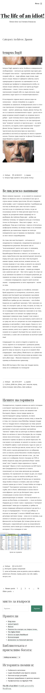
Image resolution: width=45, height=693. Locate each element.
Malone (10, 627)
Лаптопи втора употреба (17, 675)
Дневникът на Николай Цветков (20, 640)
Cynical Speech (13, 624)
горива (19, 574)
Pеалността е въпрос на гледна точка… (23, 629)
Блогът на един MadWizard (18, 635)
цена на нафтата (33, 571)
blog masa (11, 621)
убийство (14, 384)
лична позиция (8, 387)
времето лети (19, 178)
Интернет (8, 569)
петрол (5, 576)
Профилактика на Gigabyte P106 (20, 681)
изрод (35, 384)
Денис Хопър (28, 178)
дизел (24, 574)
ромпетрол (6, 574)
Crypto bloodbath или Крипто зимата (22, 673)
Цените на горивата (18, 400)
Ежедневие (21, 569)
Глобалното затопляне (16, 670)
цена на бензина (10, 571)
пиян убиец (17, 387)
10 (38, 589)
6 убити (7, 384)
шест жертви (27, 384)
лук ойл (29, 574)
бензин (13, 574)
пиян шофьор (27, 387)
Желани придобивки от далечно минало (24, 678)
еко (9, 576)
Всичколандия (13, 637)
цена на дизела (22, 571)
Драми (28, 175)
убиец (20, 384)
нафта (35, 574)
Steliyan (7, 175)
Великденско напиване (20, 190)
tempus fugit (12, 52)
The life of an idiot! (22, 15)
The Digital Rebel (14, 632)
